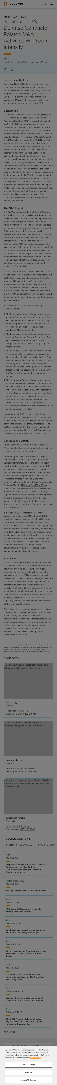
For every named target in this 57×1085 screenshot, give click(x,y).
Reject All (28, 1072)
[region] (28, 1065)
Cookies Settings (28, 1064)
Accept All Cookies (28, 1080)
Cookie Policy (35, 1057)
